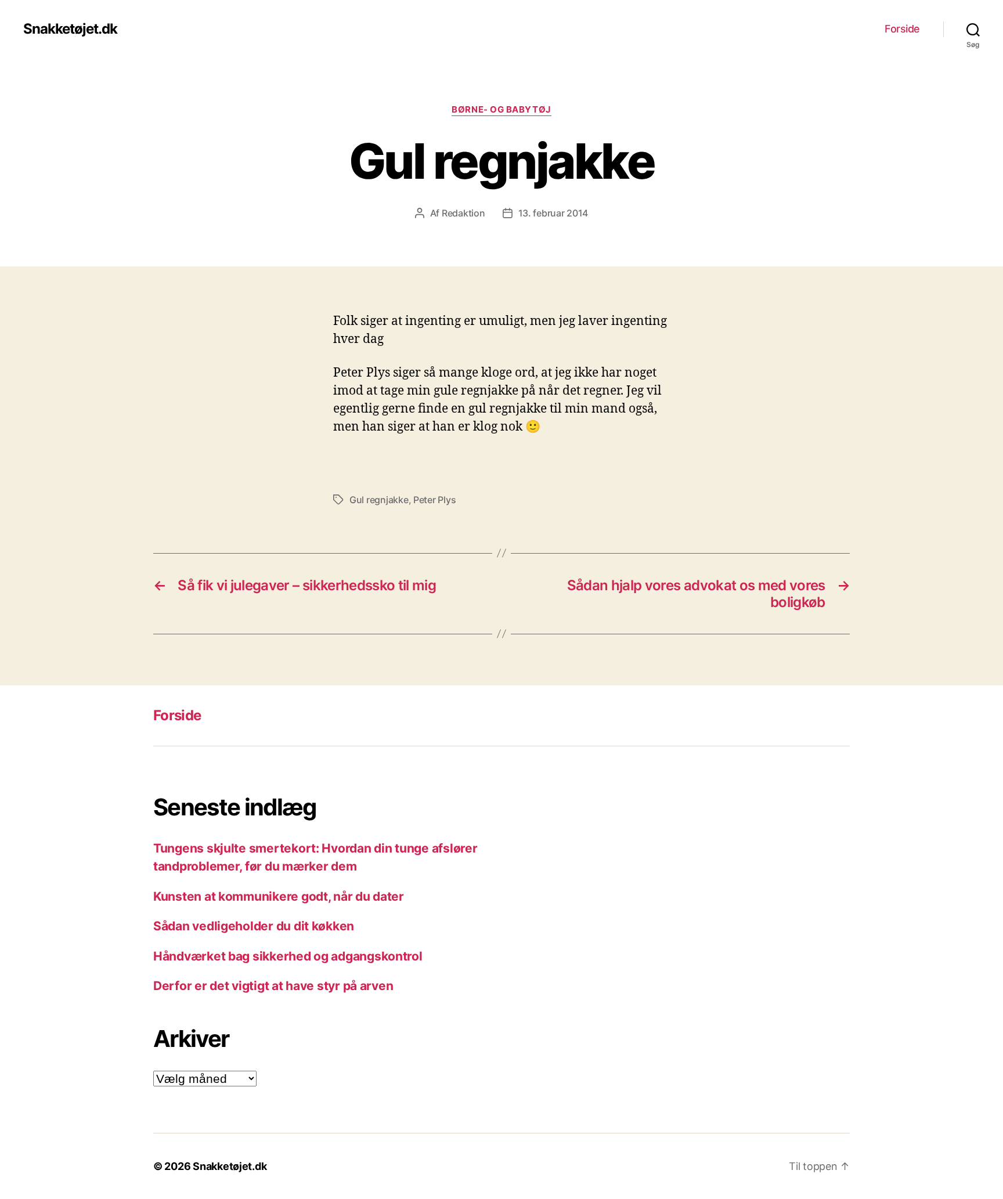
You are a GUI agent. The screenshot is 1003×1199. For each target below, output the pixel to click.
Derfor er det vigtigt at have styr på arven (273, 985)
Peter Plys (434, 499)
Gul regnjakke (379, 499)
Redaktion (463, 213)
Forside (902, 29)
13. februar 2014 (553, 213)
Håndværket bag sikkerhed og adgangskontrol (288, 956)
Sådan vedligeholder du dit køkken (253, 926)
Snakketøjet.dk (70, 29)
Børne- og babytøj (501, 109)
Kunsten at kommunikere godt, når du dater (278, 896)
